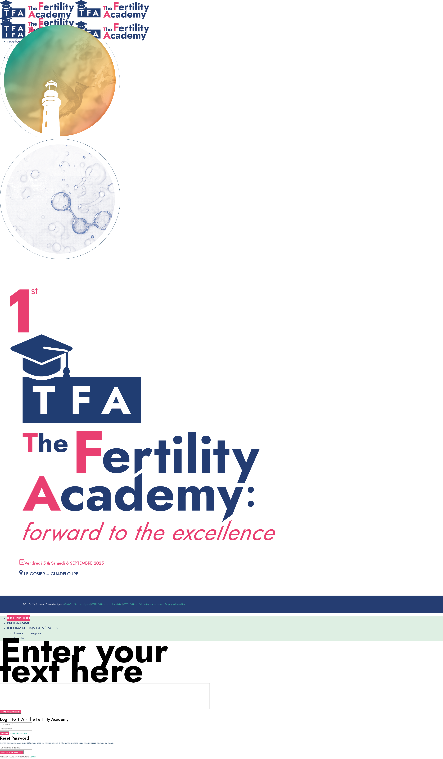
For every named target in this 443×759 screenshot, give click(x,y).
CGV (125, 604)
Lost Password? (19, 733)
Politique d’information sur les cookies (146, 604)
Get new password (11, 752)
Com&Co (68, 604)
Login (4, 733)
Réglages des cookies (175, 604)
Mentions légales (81, 604)
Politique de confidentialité (109, 604)
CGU (93, 604)
